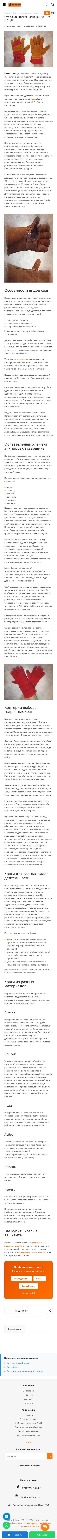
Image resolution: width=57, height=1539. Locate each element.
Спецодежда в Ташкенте (19, 1362)
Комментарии (14, 1328)
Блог (28, 1442)
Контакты (28, 1403)
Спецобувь (12, 1366)
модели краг (23, 359)
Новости (29, 1394)
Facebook (24, 1472)
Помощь (29, 1415)
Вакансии (28, 1398)
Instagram (31, 1472)
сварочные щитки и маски (32, 1252)
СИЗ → (39, 1278)
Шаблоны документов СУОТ (28, 1423)
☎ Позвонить (15, 1534)
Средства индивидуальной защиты (25, 1371)
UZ (52, 13)
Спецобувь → (28, 1285)
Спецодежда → (22, 1278)
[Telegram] (6, 1516)
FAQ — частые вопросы (28, 1435)
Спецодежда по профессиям (28, 1427)
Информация (28, 1409)
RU (47, 13)
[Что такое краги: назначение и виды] (28, 49)
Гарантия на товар (28, 1419)
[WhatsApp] (6, 1525)
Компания (28, 1385)
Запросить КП (28, 1293)
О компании (28, 1390)
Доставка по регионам (28, 1431)
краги (33, 98)
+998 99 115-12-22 (30, 1487)
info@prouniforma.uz (31, 1497)
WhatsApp (42, 1534)
